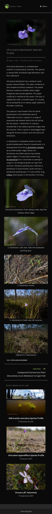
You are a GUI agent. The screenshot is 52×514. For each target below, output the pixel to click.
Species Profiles (28, 61)
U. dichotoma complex (35, 147)
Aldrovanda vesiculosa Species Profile (26, 418)
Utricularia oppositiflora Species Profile (26, 455)
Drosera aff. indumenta (26, 492)
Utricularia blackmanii (19, 360)
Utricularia (38, 61)
